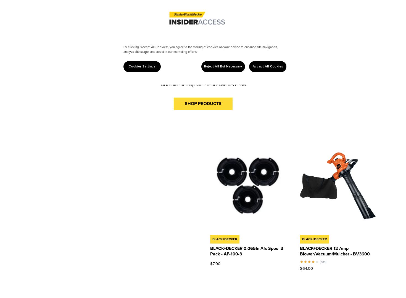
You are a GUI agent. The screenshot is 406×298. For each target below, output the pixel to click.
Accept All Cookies (268, 66)
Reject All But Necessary (223, 66)
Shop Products (203, 103)
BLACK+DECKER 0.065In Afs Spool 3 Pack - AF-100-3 (246, 251)
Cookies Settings (142, 66)
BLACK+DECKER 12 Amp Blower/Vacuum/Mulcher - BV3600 (335, 251)
